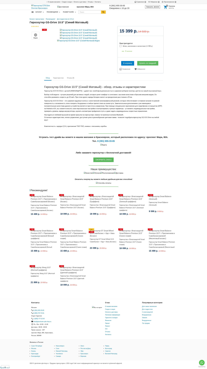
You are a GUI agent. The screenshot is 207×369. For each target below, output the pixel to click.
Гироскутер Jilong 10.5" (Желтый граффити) (43, 274)
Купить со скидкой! (147, 63)
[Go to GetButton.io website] (201, 366)
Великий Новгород (111, 353)
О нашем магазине (54, 2)
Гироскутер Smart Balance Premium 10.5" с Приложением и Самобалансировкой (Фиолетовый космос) (162, 246)
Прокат (107, 323)
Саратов (108, 351)
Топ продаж (146, 323)
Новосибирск (60, 346)
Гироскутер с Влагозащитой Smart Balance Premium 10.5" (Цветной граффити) (73, 278)
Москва (33, 348)
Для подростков (147, 309)
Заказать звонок (152, 7)
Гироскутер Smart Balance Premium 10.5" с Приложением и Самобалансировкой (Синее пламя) (73, 244)
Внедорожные (146, 315)
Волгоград (108, 348)
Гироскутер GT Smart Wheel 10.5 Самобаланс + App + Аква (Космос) (103, 240)
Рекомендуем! (52, 12)
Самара (58, 356)
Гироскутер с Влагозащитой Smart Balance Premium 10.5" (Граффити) (102, 206)
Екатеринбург (35, 356)
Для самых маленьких (149, 306)
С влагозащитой (147, 312)
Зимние (144, 317)
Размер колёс (68, 12)
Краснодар (34, 353)
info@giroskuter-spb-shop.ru (42, 321)
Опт (106, 329)
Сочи (57, 348)
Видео (36, 38)
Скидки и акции (67, 2)
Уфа (82, 351)
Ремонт (107, 326)
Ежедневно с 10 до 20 (119, 7)
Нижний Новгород (61, 351)
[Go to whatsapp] (202, 362)
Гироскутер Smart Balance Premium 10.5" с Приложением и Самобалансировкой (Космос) (44, 207)
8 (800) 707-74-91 (38, 313)
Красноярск (84, 353)
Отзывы (90, 2)
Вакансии (108, 320)
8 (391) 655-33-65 (117, 6)
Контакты (98, 2)
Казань (33, 351)
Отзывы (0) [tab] (70, 78)
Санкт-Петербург (36, 346)
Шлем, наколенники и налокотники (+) (138, 46)
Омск (82, 346)
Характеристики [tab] (58, 78)
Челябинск (59, 353)
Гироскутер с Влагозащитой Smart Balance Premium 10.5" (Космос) (73, 206)
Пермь (107, 346)
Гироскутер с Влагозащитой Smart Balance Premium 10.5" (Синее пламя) (132, 241)
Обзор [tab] (48, 78)
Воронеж (83, 356)
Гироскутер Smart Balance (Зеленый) (158, 203)
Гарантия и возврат (111, 317)
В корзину (127, 63)
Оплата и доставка (80, 2)
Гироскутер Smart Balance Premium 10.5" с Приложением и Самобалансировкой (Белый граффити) (44, 246)
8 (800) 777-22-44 (39, 319)
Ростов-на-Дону (86, 348)
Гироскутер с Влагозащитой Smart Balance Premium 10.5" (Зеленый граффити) (132, 207)
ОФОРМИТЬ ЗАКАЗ (103, 160)
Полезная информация (112, 315)
